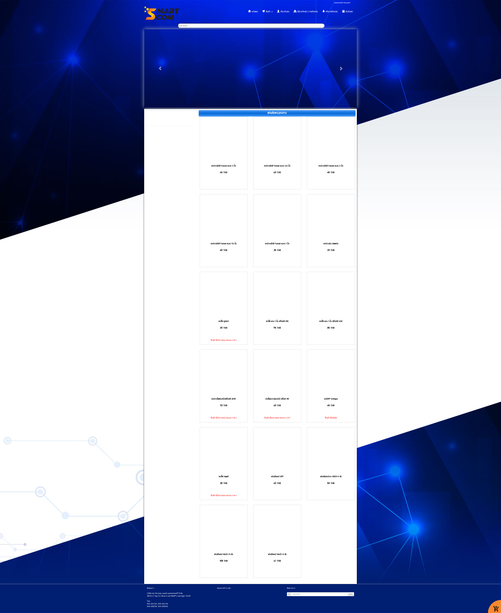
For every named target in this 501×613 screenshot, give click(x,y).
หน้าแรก (254, 12)
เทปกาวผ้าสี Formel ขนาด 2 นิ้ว (331, 166)
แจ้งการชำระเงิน (331, 12)
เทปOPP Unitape (331, 399)
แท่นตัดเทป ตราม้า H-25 (223, 554)
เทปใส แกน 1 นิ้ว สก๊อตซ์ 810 (277, 321)
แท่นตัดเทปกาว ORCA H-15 (331, 477)
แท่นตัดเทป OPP (277, 477)
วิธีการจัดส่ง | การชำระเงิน (307, 12)
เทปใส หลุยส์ (223, 477)
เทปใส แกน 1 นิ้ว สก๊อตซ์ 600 (330, 321)
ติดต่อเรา (349, 12)
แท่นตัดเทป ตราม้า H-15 (277, 554)
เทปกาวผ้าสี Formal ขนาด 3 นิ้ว (223, 166)
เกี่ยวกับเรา (284, 12)
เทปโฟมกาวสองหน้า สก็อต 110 (277, 399)
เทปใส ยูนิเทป (224, 321)
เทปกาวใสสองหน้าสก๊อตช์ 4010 (223, 399)
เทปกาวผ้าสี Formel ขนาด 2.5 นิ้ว (277, 166)
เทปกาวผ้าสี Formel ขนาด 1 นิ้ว (277, 244)
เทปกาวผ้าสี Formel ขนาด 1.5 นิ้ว (224, 244)
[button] (160, 68)
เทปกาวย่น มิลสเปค (330, 244)
